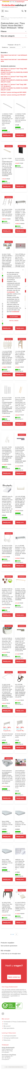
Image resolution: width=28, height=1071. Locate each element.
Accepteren (14, 316)
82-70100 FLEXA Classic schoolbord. (20, 159)
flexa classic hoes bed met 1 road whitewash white (14, 56)
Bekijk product (7, 135)
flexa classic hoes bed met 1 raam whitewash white (14, 60)
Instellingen (13, 320)
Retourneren (7, 1040)
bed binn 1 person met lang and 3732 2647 (13, 95)
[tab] (14, 31)
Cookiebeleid (11, 292)
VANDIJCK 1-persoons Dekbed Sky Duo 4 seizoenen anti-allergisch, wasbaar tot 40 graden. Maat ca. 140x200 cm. (20, 864)
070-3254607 (5, 1052)
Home (2, 16)
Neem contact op (14, 977)
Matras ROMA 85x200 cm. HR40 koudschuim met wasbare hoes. (7, 862)
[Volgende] (16, 934)
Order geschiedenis (9, 1028)
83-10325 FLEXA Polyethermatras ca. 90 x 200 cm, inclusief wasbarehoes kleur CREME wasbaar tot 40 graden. (20, 906)
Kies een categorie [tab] (8, 36)
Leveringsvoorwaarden (10, 1036)
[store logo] (14, 6)
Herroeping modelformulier (11, 1038)
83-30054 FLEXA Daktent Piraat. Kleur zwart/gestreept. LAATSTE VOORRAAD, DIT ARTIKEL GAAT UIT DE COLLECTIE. (7, 907)
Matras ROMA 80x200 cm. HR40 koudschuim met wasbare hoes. (20, 824)
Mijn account (7, 1026)
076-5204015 (5, 1059)
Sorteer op (5, 47)
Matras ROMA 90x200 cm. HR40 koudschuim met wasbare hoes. (7, 824)
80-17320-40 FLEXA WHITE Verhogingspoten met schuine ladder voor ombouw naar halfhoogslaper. (7, 212)
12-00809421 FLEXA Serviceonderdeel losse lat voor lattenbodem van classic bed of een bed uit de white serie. (20, 117)
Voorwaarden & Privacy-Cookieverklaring (15, 1022)
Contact (6, 1024)
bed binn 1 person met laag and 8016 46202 (13, 92)
